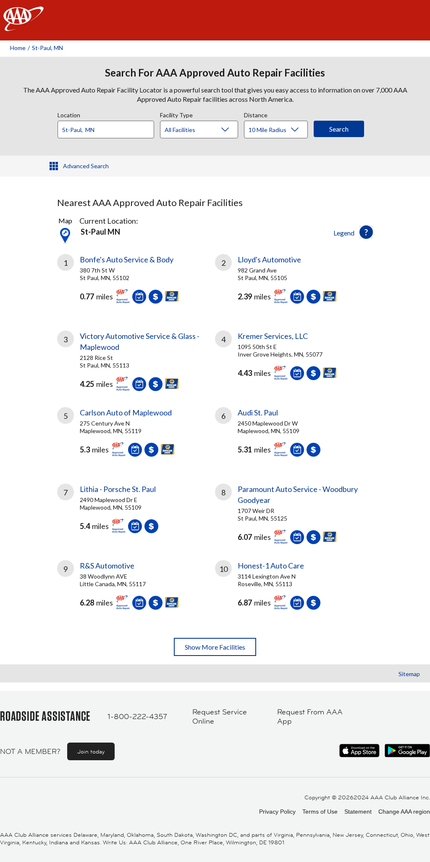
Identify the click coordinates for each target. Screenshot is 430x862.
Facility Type (176, 113)
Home (18, 47)
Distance (255, 113)
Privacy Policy (277, 811)
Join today (91, 751)
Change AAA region (404, 811)
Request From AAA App (310, 717)
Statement (358, 811)
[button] (366, 232)
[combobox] (109, 127)
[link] (136, 282)
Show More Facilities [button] (215, 647)
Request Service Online (219, 717)
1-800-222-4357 (137, 716)
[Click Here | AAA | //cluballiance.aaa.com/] (23, 26)
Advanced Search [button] (86, 165)
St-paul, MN (47, 47)
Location (69, 113)
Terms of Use (320, 811)
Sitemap (409, 673)
